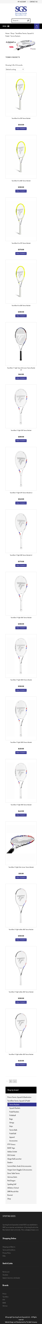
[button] (4, 26)
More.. (23, 1230)
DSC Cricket (11, 1155)
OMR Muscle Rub (12, 1191)
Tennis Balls (13, 1130)
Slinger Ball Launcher (14, 1159)
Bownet (10, 1195)
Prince (4, 1294)
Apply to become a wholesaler (11, 1278)
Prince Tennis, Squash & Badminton (19, 1097)
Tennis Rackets (14, 1104)
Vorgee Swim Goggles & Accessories (19, 1170)
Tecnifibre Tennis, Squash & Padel (18, 1101)
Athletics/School (13, 1188)
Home (7, 33)
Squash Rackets (14, 1108)
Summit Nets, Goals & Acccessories (19, 1166)
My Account (22, 2)
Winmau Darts (12, 1177)
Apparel (12, 1137)
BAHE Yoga (11, 1148)
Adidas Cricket (12, 1152)
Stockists (5, 1275)
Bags (11, 1119)
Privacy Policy (7, 1253)
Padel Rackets (14, 1112)
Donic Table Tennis (13, 1173)
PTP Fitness (11, 1144)
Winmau (5, 1306)
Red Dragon (11, 1180)
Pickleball (12, 1115)
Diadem (10, 1162)
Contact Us (33, 2)
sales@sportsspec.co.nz (32, 1230)
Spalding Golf (11, 1184)
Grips (11, 1126)
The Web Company (31, 1322)
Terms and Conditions (9, 1250)
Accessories (13, 1141)
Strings (11, 1122)
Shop (12, 33)
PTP (4, 1300)
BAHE (4, 1303)
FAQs (4, 1256)
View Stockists (21, 128)
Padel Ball (12, 1133)
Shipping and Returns (9, 1247)
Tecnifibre (5, 1297)
